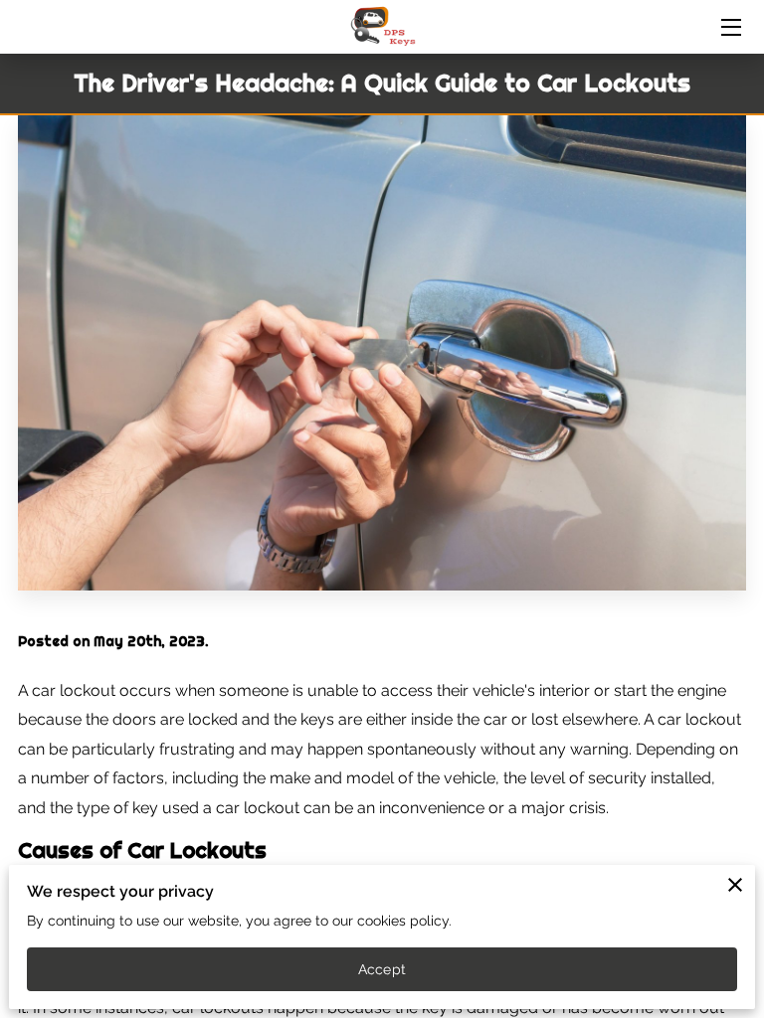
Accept (382, 969)
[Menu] (729, 27)
